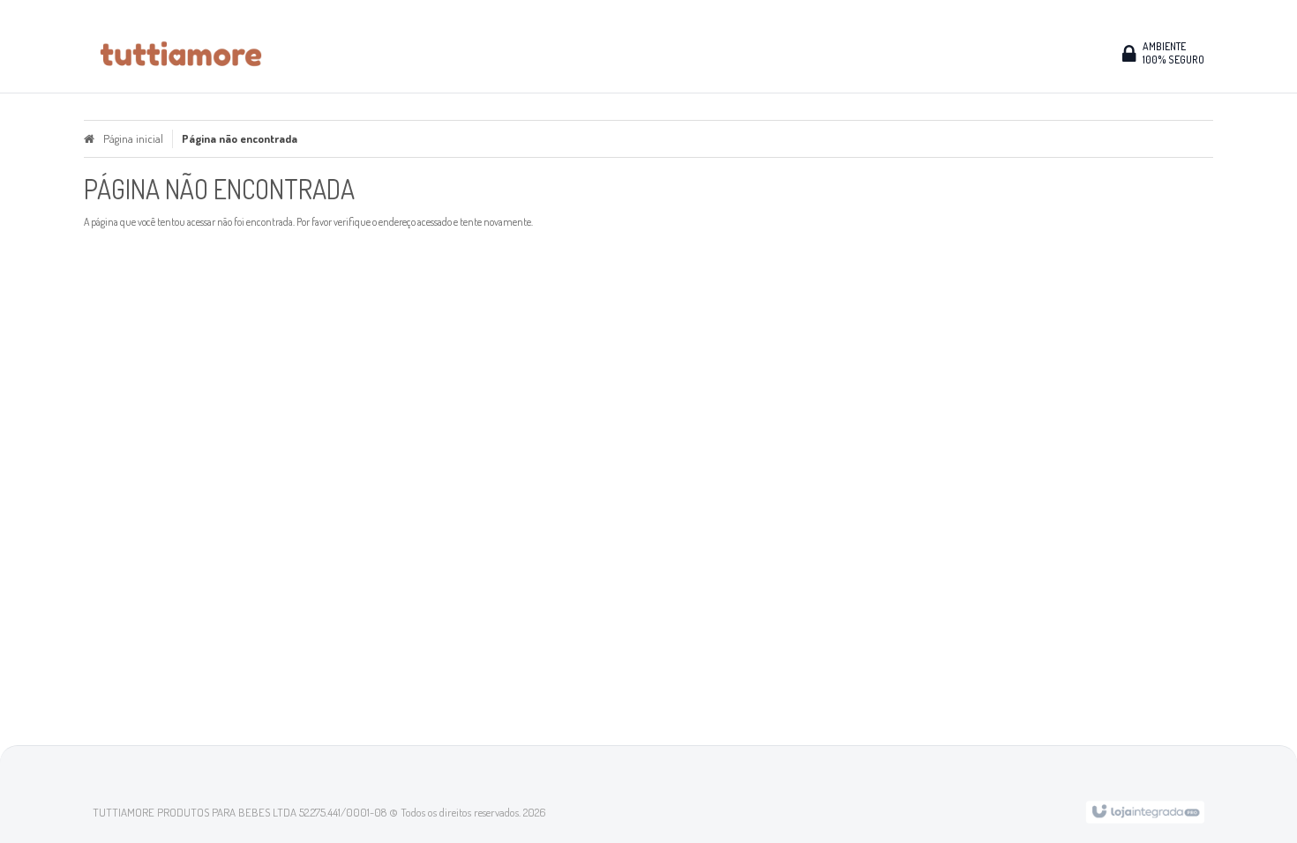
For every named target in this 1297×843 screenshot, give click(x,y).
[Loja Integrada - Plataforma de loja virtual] (1144, 810)
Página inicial (133, 138)
